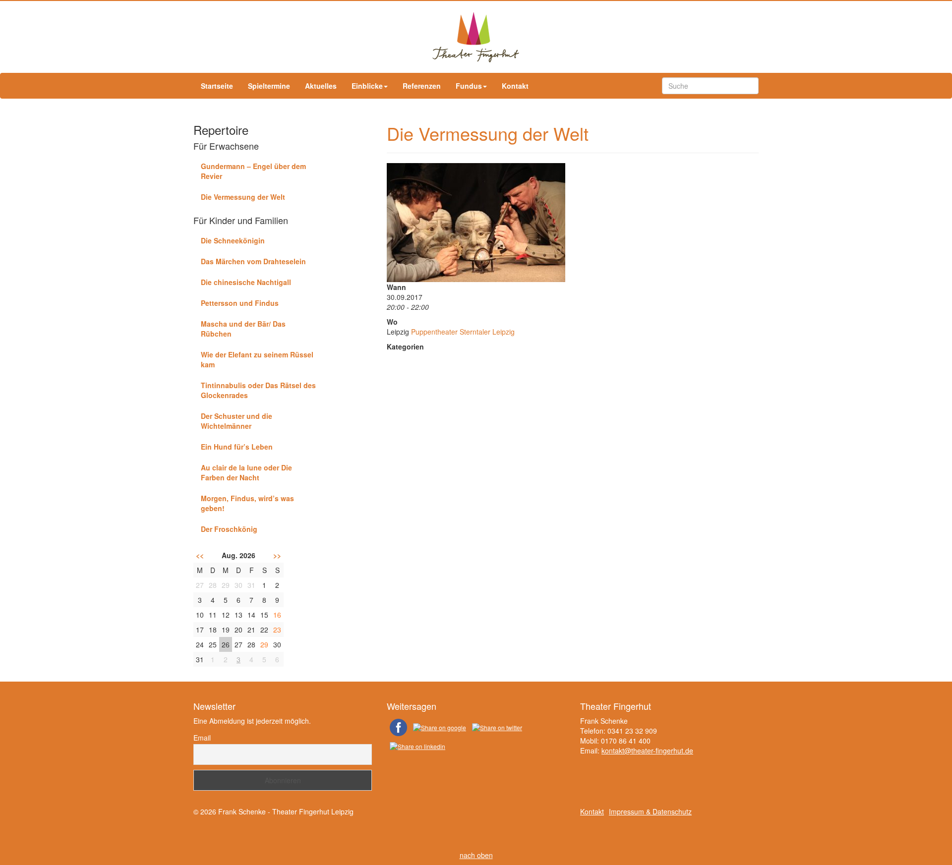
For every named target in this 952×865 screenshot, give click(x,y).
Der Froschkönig (229, 529)
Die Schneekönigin (233, 240)
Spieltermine (269, 86)
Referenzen (422, 86)
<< (200, 555)
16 (277, 615)
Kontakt (515, 86)
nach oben (476, 855)
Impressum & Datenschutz (650, 811)
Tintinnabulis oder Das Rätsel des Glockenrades (258, 390)
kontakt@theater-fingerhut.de (647, 750)
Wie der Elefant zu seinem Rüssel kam (257, 359)
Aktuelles (321, 86)
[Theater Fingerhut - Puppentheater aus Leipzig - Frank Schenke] (476, 37)
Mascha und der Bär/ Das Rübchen (243, 329)
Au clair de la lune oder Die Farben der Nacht (246, 472)
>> (277, 555)
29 (264, 644)
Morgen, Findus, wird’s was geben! (247, 503)
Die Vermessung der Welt (243, 197)
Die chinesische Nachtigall (246, 282)
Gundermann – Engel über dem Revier (253, 171)
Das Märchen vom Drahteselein (253, 261)
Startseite (217, 86)
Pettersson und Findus (240, 303)
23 (277, 629)
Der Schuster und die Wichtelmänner (236, 421)
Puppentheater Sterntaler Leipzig (463, 332)
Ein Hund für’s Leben (237, 447)
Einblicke (367, 86)
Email (202, 738)
